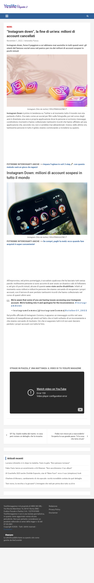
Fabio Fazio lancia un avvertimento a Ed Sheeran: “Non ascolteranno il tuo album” (39, 468)
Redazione (53, 506)
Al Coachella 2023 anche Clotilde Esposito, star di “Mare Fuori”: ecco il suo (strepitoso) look (43, 473)
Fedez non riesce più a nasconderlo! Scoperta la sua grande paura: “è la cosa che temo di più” (67, 436)
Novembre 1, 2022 (14, 41)
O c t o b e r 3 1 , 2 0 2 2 (76, 310)
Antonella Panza (31, 41)
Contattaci (8, 529)
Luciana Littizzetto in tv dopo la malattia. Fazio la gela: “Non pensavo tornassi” (38, 463)
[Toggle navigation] (7, 16)
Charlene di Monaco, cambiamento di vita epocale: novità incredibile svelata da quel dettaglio (44, 478)
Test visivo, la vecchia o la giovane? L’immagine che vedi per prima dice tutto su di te (40, 484)
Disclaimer (53, 513)
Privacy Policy (54, 509)
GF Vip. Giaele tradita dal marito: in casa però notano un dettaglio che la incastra (26, 435)
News (9, 27)
